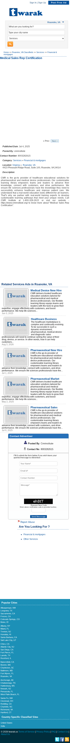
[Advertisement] (35, 100)
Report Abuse (27, 522)
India (3, 726)
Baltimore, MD (7, 670)
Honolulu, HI (6, 634)
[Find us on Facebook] (62, 741)
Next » (55, 141)
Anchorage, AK (7, 680)
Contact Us (62, 731)
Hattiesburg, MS (8, 686)
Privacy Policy (43, 731)
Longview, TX (6, 611)
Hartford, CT (6, 712)
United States (6, 723)
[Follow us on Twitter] (57, 741)
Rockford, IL (6, 658)
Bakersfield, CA (7, 662)
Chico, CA (5, 644)
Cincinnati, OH (7, 701)
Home (6, 52)
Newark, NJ (6, 689)
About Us (5, 734)
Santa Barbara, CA (9, 637)
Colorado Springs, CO (10, 619)
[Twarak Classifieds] (26, 15)
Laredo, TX (5, 655)
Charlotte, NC (6, 707)
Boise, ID (4, 622)
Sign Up (42, 2)
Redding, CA (6, 704)
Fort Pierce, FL (7, 652)
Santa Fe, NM (7, 698)
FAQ (54, 731)
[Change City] (63, 22)
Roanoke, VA (29, 165)
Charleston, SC (7, 668)
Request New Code (39, 505)
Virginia (16, 165)
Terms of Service (26, 731)
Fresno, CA (6, 616)
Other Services (31, 539)
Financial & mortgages (35, 160)
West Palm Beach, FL (10, 694)
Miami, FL (5, 629)
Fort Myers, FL (7, 673)
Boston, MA (6, 665)
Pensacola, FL (7, 691)
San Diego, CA (7, 650)
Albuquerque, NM (8, 608)
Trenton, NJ (6, 631)
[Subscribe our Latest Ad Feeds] (67, 741)
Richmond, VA (7, 709)
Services (40, 52)
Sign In (33, 2)
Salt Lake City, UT (8, 640)
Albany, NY (5, 626)
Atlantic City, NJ (7, 647)
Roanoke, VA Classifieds (22, 52)
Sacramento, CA (8, 613)
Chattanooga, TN (8, 683)
